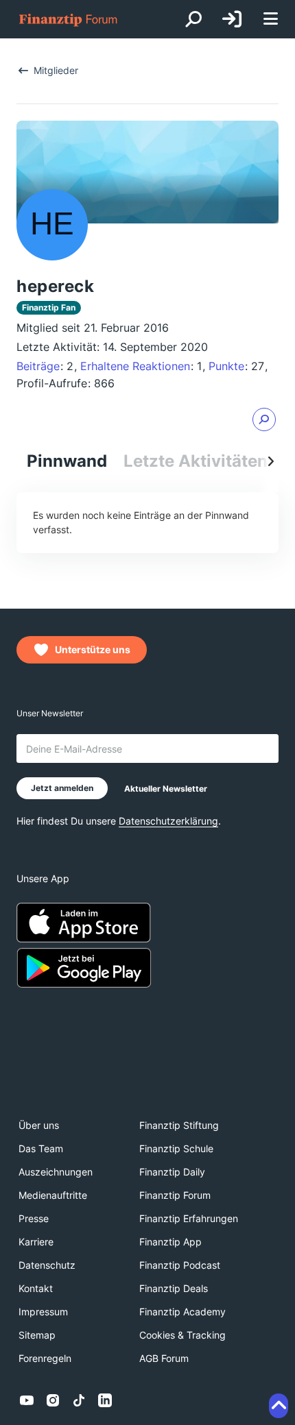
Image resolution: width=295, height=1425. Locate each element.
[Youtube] (27, 1400)
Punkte (226, 366)
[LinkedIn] (105, 1400)
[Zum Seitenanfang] (278, 1405)
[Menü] (270, 19)
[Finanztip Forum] (68, 19)
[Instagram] (53, 1400)
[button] (264, 419)
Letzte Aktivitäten (195, 461)
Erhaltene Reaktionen (135, 366)
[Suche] (193, 19)
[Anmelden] (232, 19)
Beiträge (38, 366)
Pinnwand (67, 461)
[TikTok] (79, 1400)
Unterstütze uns (92, 649)
